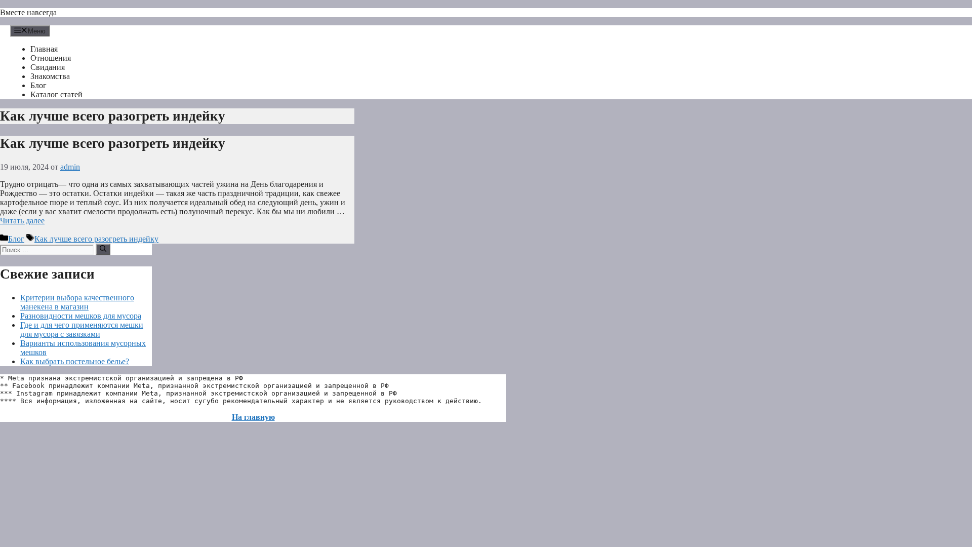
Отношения (50, 58)
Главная (44, 49)
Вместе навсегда (28, 12)
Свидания (47, 67)
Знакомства (50, 76)
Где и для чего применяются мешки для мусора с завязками (81, 329)
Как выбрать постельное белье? (74, 361)
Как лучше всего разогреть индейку (112, 143)
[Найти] (103, 249)
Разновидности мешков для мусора (80, 315)
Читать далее (22, 220)
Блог (38, 85)
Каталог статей (56, 94)
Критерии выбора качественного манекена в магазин (77, 302)
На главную (253, 417)
